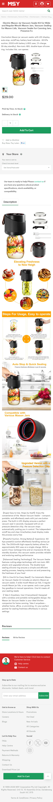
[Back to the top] (48, 776)
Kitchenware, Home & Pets (18, 17)
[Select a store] (35, 3)
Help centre (23, 663)
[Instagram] (30, 753)
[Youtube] (46, 745)
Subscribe (43, 695)
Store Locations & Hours (13, 712)
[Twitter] (39, 745)
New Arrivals (32, 721)
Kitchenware (35, 17)
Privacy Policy (36, 798)
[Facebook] (30, 745)
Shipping (6, 760)
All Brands (31, 731)
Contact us (23, 667)
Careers (5, 717)
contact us (39, 181)
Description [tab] (10, 201)
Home (3, 17)
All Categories (32, 726)
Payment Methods (10, 750)
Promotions (31, 712)
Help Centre (7, 745)
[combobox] (26, 10)
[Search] (48, 11)
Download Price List (11, 769)
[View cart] (47, 3)
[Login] (41, 3)
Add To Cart (26, 130)
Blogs (4, 721)
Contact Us (7, 765)
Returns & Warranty (10, 755)
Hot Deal (30, 717)
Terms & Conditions (19, 798)
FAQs (4, 741)
